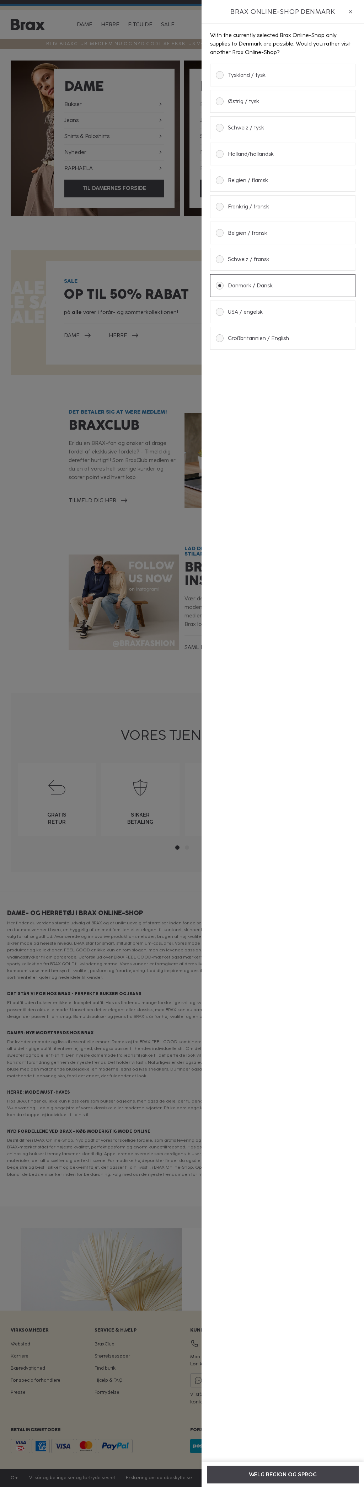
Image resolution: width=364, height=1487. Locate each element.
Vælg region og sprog (283, 1474)
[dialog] (283, 743)
